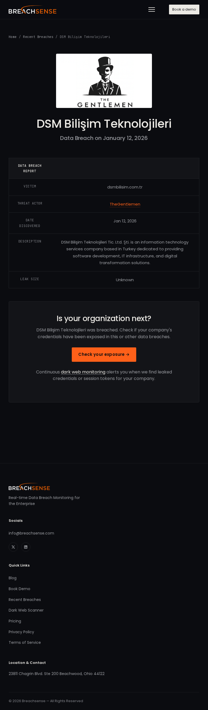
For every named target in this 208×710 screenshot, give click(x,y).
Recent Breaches (38, 37)
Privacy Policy (21, 632)
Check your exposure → (103, 354)
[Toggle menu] (151, 9)
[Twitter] (13, 547)
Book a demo (184, 9)
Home (13, 37)
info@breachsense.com (31, 533)
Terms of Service (25, 642)
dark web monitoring (83, 372)
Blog (13, 578)
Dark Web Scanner (26, 610)
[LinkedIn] (25, 547)
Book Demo (19, 588)
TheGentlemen (125, 204)
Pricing (15, 621)
